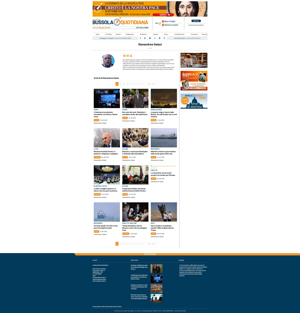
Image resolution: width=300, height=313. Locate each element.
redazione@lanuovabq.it (99, 277)
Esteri (96, 120)
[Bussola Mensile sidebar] (194, 81)
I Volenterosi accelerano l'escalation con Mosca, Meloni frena (105, 114)
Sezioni (118, 34)
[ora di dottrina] (194, 101)
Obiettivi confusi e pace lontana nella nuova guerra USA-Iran (163, 152)
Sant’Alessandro (180, 38)
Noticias (171, 25)
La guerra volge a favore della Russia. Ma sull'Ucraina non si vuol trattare (164, 114)
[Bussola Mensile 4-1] (194, 60)
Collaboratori (130, 34)
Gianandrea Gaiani (100, 123)
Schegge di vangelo (107, 38)
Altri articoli (150, 254)
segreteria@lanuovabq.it (99, 279)
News (170, 21)
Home (97, 34)
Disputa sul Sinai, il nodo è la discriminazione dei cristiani (139, 287)
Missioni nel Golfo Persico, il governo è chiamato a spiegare (106, 152)
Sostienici (143, 34)
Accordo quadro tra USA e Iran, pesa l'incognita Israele (106, 227)
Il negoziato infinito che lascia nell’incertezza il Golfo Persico (134, 189)
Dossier (155, 34)
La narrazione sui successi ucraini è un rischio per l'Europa (163, 174)
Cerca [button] (204, 34)
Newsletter (196, 25)
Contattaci (194, 34)
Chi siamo (108, 34)
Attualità (97, 157)
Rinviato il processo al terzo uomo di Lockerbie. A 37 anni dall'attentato (139, 296)
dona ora (196, 21)
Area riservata (179, 34)
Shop (166, 34)
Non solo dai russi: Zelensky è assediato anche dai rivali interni (134, 113)
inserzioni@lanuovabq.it (99, 281)
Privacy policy (96, 306)
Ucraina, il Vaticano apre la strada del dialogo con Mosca (139, 267)
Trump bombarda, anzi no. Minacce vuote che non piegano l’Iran (134, 228)
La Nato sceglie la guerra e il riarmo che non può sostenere (105, 189)
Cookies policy (105, 306)
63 (153, 84)
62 (149, 84)
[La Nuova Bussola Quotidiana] (121, 23)
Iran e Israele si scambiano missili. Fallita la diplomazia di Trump (162, 228)
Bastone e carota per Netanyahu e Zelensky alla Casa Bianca (135, 152)
